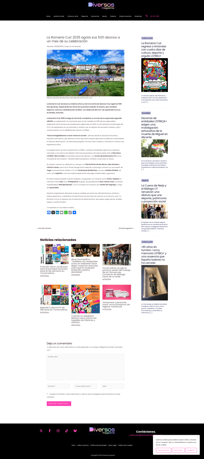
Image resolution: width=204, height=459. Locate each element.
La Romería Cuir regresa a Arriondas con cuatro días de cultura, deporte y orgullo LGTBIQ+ (153, 49)
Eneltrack (138, 16)
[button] (147, 16)
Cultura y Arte (72, 16)
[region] (176, 445)
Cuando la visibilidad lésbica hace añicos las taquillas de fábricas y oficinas (83, 319)
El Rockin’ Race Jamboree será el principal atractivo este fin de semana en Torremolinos (54, 270)
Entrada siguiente (127, 228)
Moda (104, 16)
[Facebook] (49, 430)
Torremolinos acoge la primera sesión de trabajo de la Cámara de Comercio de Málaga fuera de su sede (116, 272)
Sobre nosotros (125, 16)
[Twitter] (41, 430)
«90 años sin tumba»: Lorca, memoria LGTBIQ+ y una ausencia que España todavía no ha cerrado (153, 255)
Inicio (48, 16)
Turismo (113, 16)
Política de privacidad (98, 445)
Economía (95, 16)
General (50, 46)
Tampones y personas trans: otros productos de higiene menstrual (116, 304)
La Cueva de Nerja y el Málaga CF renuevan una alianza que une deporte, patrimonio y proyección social (154, 193)
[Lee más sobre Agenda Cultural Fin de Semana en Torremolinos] (54, 295)
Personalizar (163, 450)
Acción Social (59, 16)
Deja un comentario (73, 46)
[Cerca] (197, 437)
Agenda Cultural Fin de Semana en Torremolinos (53, 308)
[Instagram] (58, 430)
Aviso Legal (112, 445)
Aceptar (191, 450)
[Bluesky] (75, 430)
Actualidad (146, 113)
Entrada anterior (43, 228)
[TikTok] (66, 430)
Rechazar (178, 450)
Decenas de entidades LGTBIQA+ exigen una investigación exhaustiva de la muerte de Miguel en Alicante (154, 127)
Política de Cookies (125, 445)
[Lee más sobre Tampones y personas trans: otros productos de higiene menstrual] (116, 292)
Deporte (84, 16)
